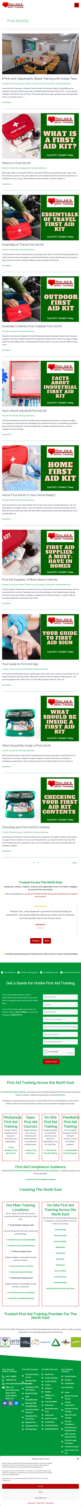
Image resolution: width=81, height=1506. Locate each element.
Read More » (7, 102)
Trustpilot (73, 894)
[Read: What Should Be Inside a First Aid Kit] (40, 718)
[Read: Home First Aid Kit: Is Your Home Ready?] (40, 468)
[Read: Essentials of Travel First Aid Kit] (40, 217)
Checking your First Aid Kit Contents (26, 827)
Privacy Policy (40, 1503)
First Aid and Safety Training (14, 1092)
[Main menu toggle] (76, 5)
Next (76, 863)
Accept (40, 1486)
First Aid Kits (50, 84)
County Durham (60, 1277)
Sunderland (60, 1253)
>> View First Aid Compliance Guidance (40, 1179)
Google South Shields (33, 894)
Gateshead (60, 1265)
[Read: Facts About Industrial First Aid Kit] (40, 383)
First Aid (28, 84)
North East (61, 1095)
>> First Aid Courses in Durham (20, 1266)
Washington (60, 1247)
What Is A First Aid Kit (16, 163)
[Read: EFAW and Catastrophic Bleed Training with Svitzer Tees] (40, 54)
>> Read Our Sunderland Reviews (20, 1298)
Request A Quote (51, 1061)
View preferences (40, 1498)
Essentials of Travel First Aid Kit (23, 244)
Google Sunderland (49, 894)
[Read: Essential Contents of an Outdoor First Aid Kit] (40, 299)
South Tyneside (60, 1235)
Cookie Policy (31, 1503)
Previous (35, 941)
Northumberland (60, 1282)
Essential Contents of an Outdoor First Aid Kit (32, 326)
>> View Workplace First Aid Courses (10, 1150)
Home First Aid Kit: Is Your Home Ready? (29, 495)
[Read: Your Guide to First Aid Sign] (40, 637)
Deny (40, 1492)
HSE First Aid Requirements (22, 1171)
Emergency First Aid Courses (13, 84)
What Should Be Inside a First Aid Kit (26, 745)
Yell (36, 896)
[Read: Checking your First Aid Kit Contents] (40, 800)
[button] (78, 1459)
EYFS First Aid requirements (48, 1171)
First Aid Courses (38, 84)
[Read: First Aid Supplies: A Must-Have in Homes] (40, 552)
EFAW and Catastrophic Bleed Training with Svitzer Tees (39, 78)
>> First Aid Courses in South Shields (21, 1240)
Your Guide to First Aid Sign (20, 664)
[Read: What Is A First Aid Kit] (40, 136)
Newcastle (60, 1259)
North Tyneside (60, 1241)
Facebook (42, 896)
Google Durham (63, 894)
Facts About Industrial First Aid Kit (24, 410)
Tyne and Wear (60, 1271)
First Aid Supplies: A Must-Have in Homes (30, 579)
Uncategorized (24, 168)
